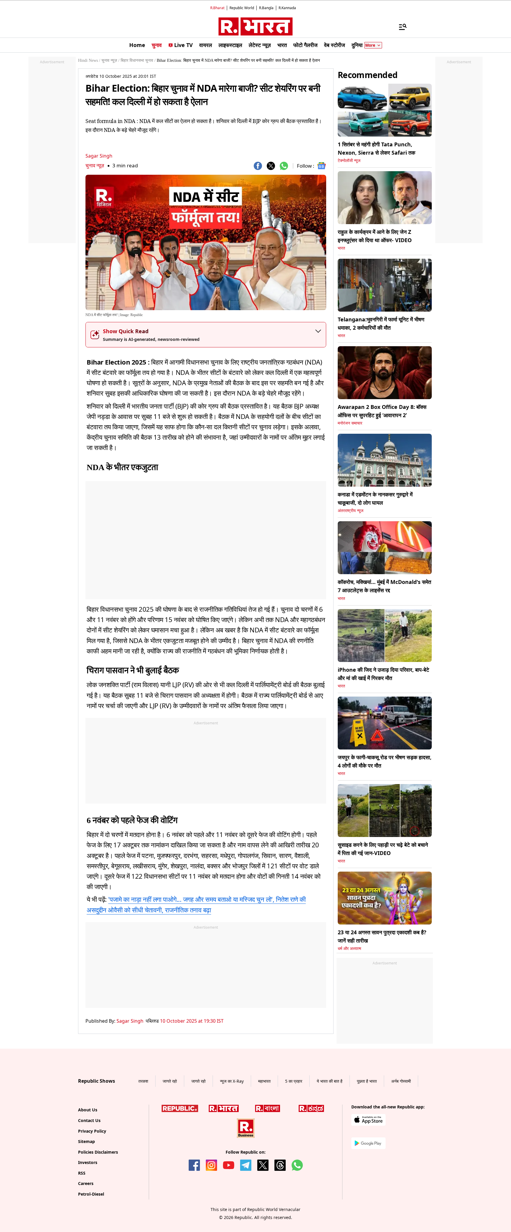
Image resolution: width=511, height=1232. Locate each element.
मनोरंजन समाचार (350, 423)
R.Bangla (266, 7)
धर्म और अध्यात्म (349, 948)
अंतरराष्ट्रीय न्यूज (350, 511)
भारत (341, 248)
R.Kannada (287, 7)
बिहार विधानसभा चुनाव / (138, 60)
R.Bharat (217, 7)
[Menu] (400, 26)
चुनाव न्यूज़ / (110, 60)
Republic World (241, 7)
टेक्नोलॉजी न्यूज (349, 160)
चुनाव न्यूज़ (94, 165)
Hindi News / (89, 60)
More (370, 45)
